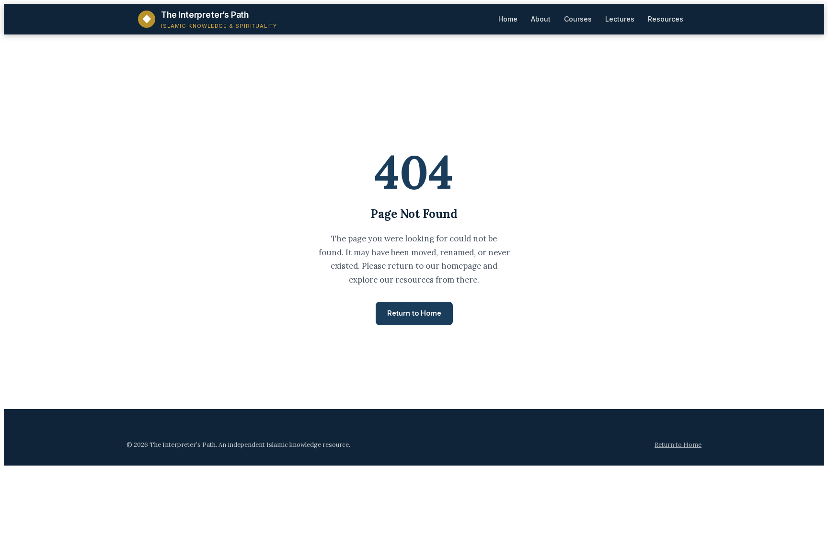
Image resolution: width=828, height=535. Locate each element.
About (541, 19)
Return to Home (414, 313)
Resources (665, 19)
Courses (578, 19)
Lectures (619, 19)
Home (508, 19)
